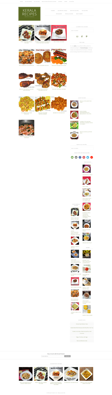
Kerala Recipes (29, 12)
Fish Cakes (85, 186)
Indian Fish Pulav (87, 242)
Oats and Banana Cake (82, 340)
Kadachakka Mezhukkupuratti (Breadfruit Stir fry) (85, 112)
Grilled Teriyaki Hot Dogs (59, 65)
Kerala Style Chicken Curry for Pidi (86, 383)
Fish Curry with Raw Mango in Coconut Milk (87, 200)
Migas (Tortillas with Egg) (81, 337)
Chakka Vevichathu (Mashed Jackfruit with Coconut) (86, 123)
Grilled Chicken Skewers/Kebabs (42, 113)
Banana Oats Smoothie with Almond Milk (87, 261)
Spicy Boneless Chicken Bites (26, 65)
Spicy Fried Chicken (59, 41)
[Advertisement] (80, 74)
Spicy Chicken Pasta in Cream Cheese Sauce (26, 383)
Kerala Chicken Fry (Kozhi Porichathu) (26, 90)
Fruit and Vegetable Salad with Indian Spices (76, 261)
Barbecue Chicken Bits (59, 112)
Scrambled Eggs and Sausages (26, 113)
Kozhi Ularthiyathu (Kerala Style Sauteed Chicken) (42, 42)
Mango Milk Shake (87, 315)
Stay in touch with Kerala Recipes (56, 353)
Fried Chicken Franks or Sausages (26, 137)
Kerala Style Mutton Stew (82, 324)
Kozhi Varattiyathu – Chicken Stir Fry (42, 90)
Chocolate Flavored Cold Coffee (87, 302)
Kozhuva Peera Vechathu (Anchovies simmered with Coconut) (87, 215)
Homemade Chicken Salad (71, 382)
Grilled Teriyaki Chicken (59, 89)
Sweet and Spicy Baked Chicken (26, 42)
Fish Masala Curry (87, 174)
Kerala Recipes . (62, 392)
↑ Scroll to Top (10, 393)
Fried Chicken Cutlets (43, 65)
